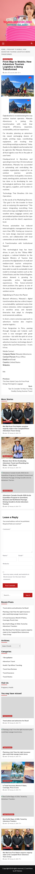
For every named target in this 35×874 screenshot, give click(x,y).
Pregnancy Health (7, 687)
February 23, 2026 (13, 790)
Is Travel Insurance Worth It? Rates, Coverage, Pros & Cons (15, 619)
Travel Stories (7, 677)
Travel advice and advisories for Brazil (15, 608)
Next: (20, 388)
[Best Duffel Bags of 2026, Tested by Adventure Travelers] (17, 806)
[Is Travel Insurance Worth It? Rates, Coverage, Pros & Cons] (17, 772)
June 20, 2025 (13, 72)
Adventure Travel (7, 59)
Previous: (16, 381)
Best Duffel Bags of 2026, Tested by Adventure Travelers (15, 625)
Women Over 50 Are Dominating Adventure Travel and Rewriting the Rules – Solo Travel (16, 463)
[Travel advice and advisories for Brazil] (17, 707)
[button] (3, 43)
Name (5, 555)
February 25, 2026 (13, 723)
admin (6, 72)
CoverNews (29, 868)
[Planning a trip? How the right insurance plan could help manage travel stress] (17, 739)
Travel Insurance (8, 673)
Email (20, 555)
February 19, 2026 (13, 506)
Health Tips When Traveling (12, 665)
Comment (7, 529)
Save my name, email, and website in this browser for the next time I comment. (16, 576)
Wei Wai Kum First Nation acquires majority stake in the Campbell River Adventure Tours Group (16, 429)
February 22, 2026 (13, 433)
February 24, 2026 (13, 756)
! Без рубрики (7, 657)
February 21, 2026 (13, 467)
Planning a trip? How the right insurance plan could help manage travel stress (16, 613)
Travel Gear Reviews (10, 669)
